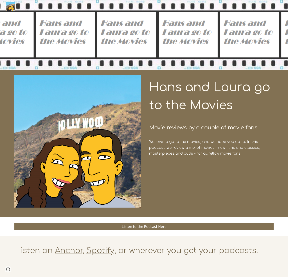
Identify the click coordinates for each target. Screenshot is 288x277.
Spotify (100, 250)
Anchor (68, 250)
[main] (210, 105)
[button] (8, 269)
